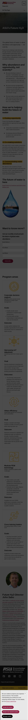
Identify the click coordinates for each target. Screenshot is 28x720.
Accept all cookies (7, 707)
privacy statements (11, 701)
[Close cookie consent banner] (25, 694)
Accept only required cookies (10, 711)
